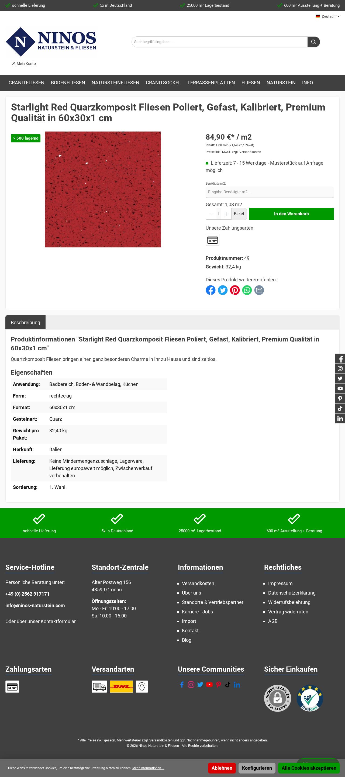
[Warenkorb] (44, 62)
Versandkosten (198, 583)
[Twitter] (200, 685)
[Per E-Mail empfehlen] (259, 289)
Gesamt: (215, 204)
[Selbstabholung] (142, 687)
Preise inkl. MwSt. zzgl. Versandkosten (233, 152)
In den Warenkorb (291, 213)
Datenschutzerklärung (292, 593)
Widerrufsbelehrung (289, 602)
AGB (273, 621)
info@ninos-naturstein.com (35, 605)
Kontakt (190, 630)
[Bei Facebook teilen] (211, 289)
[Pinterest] (219, 685)
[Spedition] (99, 687)
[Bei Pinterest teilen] (235, 289)
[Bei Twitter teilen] (223, 289)
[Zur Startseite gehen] (51, 42)
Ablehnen (222, 768)
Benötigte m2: (216, 183)
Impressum (280, 583)
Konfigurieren (257, 768)
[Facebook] (182, 685)
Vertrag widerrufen (288, 611)
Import (189, 621)
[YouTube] (209, 685)
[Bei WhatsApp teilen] (247, 289)
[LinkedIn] (237, 685)
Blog (186, 640)
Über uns (191, 593)
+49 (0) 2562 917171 (27, 594)
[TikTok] (228, 685)
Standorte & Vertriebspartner (212, 602)
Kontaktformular (58, 621)
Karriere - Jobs (197, 611)
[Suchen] (314, 41)
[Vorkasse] (212, 240)
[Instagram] (191, 685)
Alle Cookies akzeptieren (309, 768)
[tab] (25, 322)
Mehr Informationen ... (148, 768)
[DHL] (121, 687)
